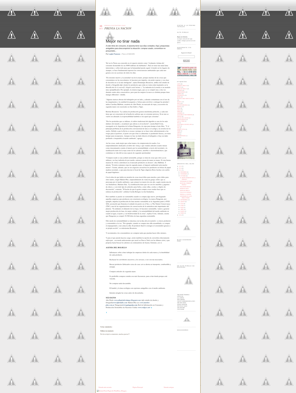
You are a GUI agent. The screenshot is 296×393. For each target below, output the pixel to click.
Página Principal (138, 387)
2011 (180, 170)
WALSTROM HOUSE (185, 186)
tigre (178, 131)
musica (179, 102)
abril (182, 209)
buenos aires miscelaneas (185, 98)
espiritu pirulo (182, 85)
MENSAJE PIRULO (185, 190)
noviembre (183, 174)
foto (178, 126)
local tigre (181, 121)
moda (178, 97)
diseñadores (181, 92)
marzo (182, 211)
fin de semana (181, 119)
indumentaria (181, 136)
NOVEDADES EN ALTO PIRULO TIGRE (186, 197)
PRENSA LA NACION (117, 28)
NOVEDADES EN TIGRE (186, 181)
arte (178, 84)
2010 (180, 215)
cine (178, 132)
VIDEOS (179, 93)
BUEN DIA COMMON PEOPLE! (185, 184)
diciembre (183, 172)
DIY (178, 123)
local (179, 110)
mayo (182, 207)
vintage (179, 90)
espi (178, 134)
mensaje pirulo (182, 89)
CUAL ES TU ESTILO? (185, 192)
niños (179, 111)
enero (182, 213)
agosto (182, 201)
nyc (178, 127)
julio (182, 203)
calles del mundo (183, 118)
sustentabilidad (118, 25)
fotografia (180, 95)
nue (178, 137)
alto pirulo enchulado (184, 124)
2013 (180, 166)
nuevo (179, 87)
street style (181, 129)
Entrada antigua (169, 387)
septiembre (184, 200)
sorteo (179, 116)
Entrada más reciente (105, 387)
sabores (179, 113)
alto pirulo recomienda (184, 114)
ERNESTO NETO (184, 188)
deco (178, 103)
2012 (180, 168)
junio (182, 205)
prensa (107, 25)
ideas (178, 108)
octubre (183, 176)
